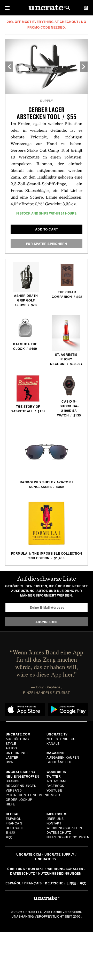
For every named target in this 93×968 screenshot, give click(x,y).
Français (14, 823)
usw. (10, 762)
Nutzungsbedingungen (68, 837)
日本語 (11, 832)
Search (68, 8)
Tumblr (53, 795)
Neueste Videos (61, 738)
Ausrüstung (17, 738)
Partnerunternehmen (26, 795)
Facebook (55, 785)
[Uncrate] (46, 8)
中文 (9, 837)
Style (11, 743)
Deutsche (15, 827)
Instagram (56, 781)
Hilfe (10, 804)
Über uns (55, 818)
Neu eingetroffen (22, 776)
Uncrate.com (28, 854)
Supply (46, 100)
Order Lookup (19, 799)
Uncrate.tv (45, 859)
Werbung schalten (64, 827)
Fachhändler (59, 762)
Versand (14, 790)
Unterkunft (17, 752)
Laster (12, 757)
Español (13, 818)
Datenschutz (59, 832)
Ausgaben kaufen (63, 757)
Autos (11, 748)
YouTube (54, 790)
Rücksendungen (21, 785)
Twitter (54, 776)
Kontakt (54, 823)
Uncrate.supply (59, 854)
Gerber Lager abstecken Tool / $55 (46, 113)
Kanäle (53, 743)
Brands (13, 781)
